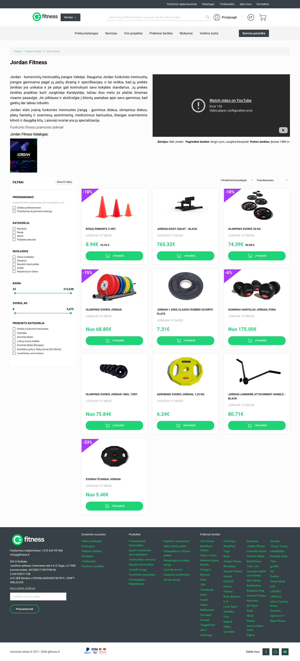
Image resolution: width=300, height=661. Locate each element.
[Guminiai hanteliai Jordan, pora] (257, 286)
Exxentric (275, 610)
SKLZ (203, 630)
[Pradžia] (29, 546)
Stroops (275, 541)
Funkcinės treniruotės (142, 574)
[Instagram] (275, 651)
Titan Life (253, 566)
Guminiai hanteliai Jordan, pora (252, 309)
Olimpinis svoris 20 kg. (244, 229)
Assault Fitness (232, 571)
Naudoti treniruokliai (28, 264)
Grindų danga (172, 579)
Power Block (277, 581)
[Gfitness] (46, 17)
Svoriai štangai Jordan (103, 479)
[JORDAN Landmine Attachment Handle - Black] (257, 371)
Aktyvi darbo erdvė (175, 546)
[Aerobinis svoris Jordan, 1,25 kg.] (185, 371)
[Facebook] (265, 651)
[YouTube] (285, 651)
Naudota (22, 228)
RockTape (229, 541)
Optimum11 (277, 615)
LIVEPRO (275, 591)
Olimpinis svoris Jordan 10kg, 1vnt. (112, 394)
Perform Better (255, 556)
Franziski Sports (256, 551)
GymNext (229, 631)
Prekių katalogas (91, 541)
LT (250, 17)
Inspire (204, 599)
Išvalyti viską (64, 182)
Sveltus (274, 576)
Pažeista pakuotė (26, 239)
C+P (225, 601)
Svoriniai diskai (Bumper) (30, 345)
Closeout (22, 260)
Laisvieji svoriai (173, 569)
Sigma (251, 635)
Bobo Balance (231, 596)
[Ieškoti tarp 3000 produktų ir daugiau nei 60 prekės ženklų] (207, 17)
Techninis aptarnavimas (181, 4)
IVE (272, 571)
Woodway (229, 566)
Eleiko (203, 604)
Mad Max (252, 600)
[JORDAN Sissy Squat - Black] (185, 206)
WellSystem (207, 610)
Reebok (227, 621)
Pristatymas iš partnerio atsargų (34, 211)
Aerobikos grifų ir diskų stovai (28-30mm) (39, 349)
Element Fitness (256, 595)
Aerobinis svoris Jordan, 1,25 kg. (181, 394)
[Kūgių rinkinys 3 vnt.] (114, 206)
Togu (226, 551)
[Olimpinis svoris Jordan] (114, 286)
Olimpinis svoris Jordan (104, 309)
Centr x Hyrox (208, 555)
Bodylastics (254, 585)
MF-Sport (252, 605)
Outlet (20, 267)
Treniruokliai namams (142, 559)
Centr (203, 594)
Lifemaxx (275, 596)
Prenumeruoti (24, 609)
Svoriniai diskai (25, 337)
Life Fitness (207, 541)
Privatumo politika (92, 566)
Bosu (226, 556)
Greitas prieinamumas (29, 207)
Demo (20, 236)
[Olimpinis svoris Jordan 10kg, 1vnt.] (114, 371)
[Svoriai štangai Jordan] (114, 456)
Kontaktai (263, 4)
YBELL (227, 626)
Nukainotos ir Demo (27, 271)
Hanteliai (22, 333)
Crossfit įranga (138, 569)
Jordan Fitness (256, 546)
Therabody (206, 589)
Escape (204, 620)
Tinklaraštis (227, 4)
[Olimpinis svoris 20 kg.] (257, 206)
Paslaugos (87, 546)
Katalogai (208, 4)
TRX (202, 584)
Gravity (227, 576)
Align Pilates (277, 620)
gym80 (274, 566)
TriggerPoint (207, 625)
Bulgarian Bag (255, 590)
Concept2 (206, 615)
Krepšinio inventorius (176, 541)
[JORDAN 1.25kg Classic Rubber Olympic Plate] (185, 286)
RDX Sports (254, 580)
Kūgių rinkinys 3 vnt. (101, 229)
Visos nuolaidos (25, 257)
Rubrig (251, 620)
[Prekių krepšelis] (262, 17)
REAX (250, 615)
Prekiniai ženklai (91, 551)
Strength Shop (279, 556)
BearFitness (254, 561)
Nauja (20, 232)
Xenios (227, 586)
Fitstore (228, 591)
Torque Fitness (232, 561)
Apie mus (246, 4)
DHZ (273, 586)
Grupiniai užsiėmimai (177, 574)
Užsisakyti (189, 425)
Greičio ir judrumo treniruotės (32, 328)
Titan (273, 561)
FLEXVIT (228, 581)
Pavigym (205, 569)
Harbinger (206, 635)
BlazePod (229, 546)
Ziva (226, 616)
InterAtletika (277, 551)
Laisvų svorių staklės (28, 341)
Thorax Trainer (279, 546)
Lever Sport (230, 606)
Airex (203, 579)
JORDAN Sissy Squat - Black (177, 229)
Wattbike (228, 611)
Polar (250, 610)
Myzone (205, 574)
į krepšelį (118, 255)
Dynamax (253, 541)
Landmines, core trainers (30, 353)
